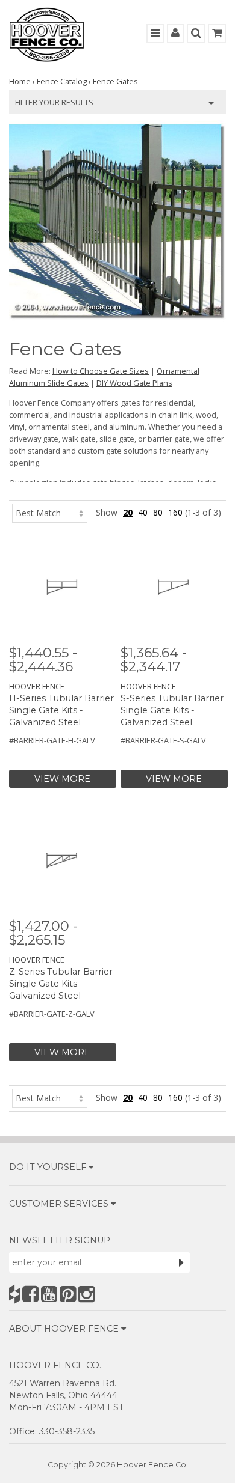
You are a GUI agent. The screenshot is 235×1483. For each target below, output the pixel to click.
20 (128, 512)
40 (143, 512)
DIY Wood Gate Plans (134, 382)
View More (62, 778)
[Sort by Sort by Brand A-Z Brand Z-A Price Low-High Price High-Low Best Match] (49, 512)
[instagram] (86, 1294)
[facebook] (30, 1294)
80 (158, 512)
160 (175, 512)
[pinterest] (68, 1294)
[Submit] (181, 1262)
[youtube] (49, 1294)
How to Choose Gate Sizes (100, 370)
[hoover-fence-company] (14, 1294)
